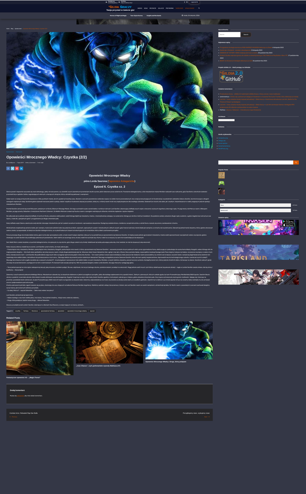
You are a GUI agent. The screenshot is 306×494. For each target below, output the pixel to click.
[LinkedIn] (22, 169)
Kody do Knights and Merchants (237, 181)
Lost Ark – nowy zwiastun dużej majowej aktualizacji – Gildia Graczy (242, 99)
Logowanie (194, 2)
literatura (35, 311)
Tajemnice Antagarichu (121, 181)
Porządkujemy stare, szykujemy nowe (196, 413)
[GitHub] (187, 2)
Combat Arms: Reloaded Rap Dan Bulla (24, 413)
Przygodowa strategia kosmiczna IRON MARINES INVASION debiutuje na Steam (246, 47)
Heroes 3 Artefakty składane (235, 189)
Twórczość (179, 8)
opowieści (61, 311)
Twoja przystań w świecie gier (120, 10)
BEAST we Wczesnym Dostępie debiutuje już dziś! (236, 61)
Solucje (161, 8)
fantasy (26, 311)
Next (205, 417)
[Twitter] (13, 169)
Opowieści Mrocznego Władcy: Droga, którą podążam (166, 362)
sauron (92, 311)
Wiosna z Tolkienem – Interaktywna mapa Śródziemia (243, 110)
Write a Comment (30, 163)
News (146, 8)
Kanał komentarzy (224, 146)
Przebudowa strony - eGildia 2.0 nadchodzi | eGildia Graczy (239, 94)
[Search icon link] (199, 8)
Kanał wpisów (222, 143)
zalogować (20, 396)
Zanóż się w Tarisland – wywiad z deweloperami (235, 50)
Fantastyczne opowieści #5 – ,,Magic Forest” (23, 377)
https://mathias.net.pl (126, 2)
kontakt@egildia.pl (112, 2)
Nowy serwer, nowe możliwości (270, 94)
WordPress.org (223, 148)
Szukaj (296, 162)
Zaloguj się (221, 141)
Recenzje (153, 8)
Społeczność (189, 8)
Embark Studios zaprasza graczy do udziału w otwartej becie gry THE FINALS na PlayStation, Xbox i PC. (254, 55)
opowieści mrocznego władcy (77, 311)
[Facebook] (184, 2)
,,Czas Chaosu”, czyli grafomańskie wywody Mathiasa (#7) (98, 366)
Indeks (140, 8)
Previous (14, 417)
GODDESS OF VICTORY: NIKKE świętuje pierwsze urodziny (239, 53)
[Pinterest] (17, 169)
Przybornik (170, 8)
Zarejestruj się (223, 138)
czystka (17, 311)
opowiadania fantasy (48, 311)
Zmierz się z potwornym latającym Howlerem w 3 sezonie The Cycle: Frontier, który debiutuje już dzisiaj (264, 97)
